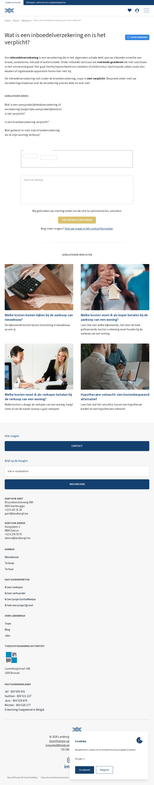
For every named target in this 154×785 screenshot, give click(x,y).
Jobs (7, 636)
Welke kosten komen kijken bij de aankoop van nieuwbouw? (39, 317)
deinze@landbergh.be (17, 538)
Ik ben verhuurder (15, 593)
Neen (48, 163)
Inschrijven (77, 484)
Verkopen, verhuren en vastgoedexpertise (46, 2)
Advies (16, 20)
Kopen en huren (13, 2)
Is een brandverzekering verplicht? (27, 122)
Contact (77, 446)
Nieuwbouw (12, 557)
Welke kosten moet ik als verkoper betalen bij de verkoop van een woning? (38, 397)
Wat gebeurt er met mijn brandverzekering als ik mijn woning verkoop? (32, 132)
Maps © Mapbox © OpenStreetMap (22, 777)
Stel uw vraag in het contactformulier (89, 229)
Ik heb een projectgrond (19, 605)
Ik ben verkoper (14, 587)
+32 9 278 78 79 (13, 534)
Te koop (9, 563)
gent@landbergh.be (16, 514)
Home (8, 20)
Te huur (9, 569)
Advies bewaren (139, 37)
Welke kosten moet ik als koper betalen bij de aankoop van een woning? (114, 317)
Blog (7, 630)
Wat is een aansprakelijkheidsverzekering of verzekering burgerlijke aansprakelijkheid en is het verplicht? (33, 109)
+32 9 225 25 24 (13, 510)
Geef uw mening (31, 174)
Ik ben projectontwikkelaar (20, 599)
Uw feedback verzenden (77, 220)
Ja (29, 162)
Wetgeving (26, 20)
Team (8, 624)
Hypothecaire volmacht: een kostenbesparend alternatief (115, 397)
